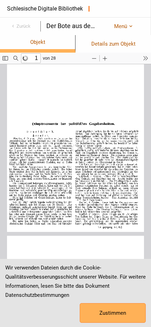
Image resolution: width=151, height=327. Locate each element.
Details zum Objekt (113, 44)
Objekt (37, 42)
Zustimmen (112, 313)
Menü (120, 26)
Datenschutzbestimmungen (37, 295)
